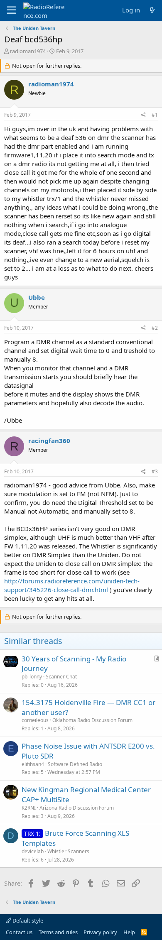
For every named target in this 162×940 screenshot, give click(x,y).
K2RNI (29, 807)
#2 (155, 327)
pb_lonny (32, 676)
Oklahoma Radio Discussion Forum (92, 720)
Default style (27, 920)
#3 (155, 471)
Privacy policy (100, 932)
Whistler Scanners (68, 851)
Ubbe (36, 297)
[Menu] (11, 10)
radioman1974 (28, 51)
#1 (155, 114)
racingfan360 (49, 440)
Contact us (19, 932)
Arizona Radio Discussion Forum (76, 807)
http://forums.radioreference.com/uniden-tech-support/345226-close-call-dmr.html (72, 585)
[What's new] (152, 10)
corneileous (35, 720)
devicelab (33, 851)
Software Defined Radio (75, 764)
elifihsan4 (33, 764)
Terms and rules (58, 932)
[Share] (143, 115)
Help (129, 932)
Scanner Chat (61, 676)
